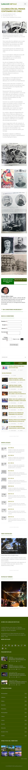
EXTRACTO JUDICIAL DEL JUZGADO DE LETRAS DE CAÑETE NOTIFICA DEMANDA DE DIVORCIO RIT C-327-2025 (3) (17, 474)
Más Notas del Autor (20, 279)
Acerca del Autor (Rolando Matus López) (8, 281)
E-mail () (4, 325)
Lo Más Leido (7, 363)
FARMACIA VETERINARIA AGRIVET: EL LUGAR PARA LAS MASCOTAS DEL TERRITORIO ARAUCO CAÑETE (18, 683)
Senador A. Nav (14, 731)
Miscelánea (14, 709)
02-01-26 (11, 516)
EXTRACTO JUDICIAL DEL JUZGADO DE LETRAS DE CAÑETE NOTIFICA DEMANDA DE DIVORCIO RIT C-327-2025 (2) (17, 482)
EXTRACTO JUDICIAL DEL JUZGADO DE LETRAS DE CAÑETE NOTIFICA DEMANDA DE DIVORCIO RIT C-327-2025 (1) (17, 489)
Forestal (14, 724)
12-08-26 (11, 455)
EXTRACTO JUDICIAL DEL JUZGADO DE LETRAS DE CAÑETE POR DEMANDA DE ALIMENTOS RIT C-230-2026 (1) (16, 466)
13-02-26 (11, 470)
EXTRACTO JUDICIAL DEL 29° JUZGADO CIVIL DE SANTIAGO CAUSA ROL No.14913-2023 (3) (17, 505)
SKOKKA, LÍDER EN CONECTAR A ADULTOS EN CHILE (16, 367)
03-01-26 (11, 509)
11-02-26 (11, 478)
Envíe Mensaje (14, 344)
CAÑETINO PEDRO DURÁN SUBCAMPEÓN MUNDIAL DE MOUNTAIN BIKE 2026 (15, 387)
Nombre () (4, 321)
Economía (14, 705)
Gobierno (14, 697)
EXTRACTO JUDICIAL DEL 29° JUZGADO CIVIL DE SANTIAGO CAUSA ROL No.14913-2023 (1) (17, 520)
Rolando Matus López (9, 15)
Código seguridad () (5, 339)
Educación (14, 728)
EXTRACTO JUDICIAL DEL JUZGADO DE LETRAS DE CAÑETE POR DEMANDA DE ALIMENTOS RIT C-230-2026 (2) (16, 459)
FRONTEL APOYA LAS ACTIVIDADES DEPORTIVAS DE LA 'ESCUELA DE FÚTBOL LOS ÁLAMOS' (17, 421)
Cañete (14, 720)
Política (14, 701)
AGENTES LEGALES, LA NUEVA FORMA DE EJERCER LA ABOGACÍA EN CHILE (17, 380)
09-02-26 (11, 486)
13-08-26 (11, 447)
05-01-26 (11, 493)
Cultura (14, 716)
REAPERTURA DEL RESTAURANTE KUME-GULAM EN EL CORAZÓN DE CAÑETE (17, 675)
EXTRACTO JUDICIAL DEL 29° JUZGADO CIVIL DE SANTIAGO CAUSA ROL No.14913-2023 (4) (17, 497)
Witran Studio (24, 758)
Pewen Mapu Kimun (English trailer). (10, 550)
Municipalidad (14, 693)
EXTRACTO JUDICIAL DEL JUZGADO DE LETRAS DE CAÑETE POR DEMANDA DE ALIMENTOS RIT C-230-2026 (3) (16, 451)
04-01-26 (11, 501)
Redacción (11, 657)
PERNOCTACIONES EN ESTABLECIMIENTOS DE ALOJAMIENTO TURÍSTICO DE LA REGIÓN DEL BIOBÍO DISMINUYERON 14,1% (14, 594)
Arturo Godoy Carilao (13, 672)
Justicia (14, 735)
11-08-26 (11, 463)
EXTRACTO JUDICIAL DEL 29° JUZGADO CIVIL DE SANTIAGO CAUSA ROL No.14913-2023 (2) (17, 512)
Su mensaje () (4, 332)
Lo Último (20, 363)
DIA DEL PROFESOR (6, 373)
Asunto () (4, 328)
